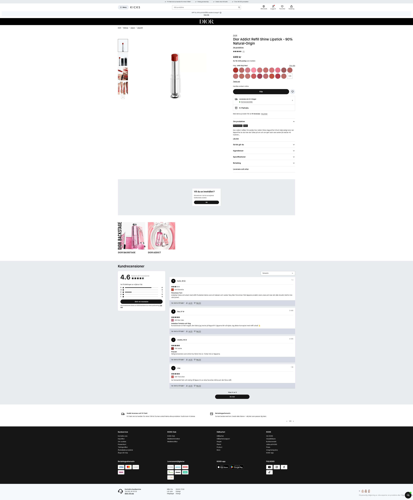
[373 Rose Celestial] (277, 70)
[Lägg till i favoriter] (292, 91)
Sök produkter (179, 7)
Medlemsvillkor (172, 442)
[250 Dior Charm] (259, 70)
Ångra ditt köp (123, 453)
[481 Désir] (259, 76)
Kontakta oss (122, 436)
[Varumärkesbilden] (206, 21)
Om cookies (122, 442)
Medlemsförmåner (173, 439)
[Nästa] (123, 97)
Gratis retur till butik (221, 2)
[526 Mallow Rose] (277, 76)
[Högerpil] (293, 421)
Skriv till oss (129, 494)
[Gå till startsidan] (135, 7)
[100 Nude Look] (241, 70)
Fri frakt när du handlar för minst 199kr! (179, 2)
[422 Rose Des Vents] (235, 76)
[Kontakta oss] (408, 495)
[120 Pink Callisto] (247, 70)
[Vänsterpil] (287, 421)
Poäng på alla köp (203, 2)
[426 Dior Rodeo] (241, 76)
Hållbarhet (220, 436)
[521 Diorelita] (265, 76)
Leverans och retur (241, 169)
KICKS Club (171, 436)
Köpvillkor (121, 439)
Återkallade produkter (125, 450)
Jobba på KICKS (271, 444)
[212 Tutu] (253, 70)
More (218, 450)
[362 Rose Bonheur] (271, 70)
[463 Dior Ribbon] (253, 76)
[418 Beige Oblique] (289, 70)
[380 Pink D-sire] (283, 70)
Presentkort (122, 444)
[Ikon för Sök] (239, 7)
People (219, 442)
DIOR (235, 35)
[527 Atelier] (283, 76)
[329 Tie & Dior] (265, 70)
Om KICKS (269, 436)
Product (219, 447)
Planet (219, 444)
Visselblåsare (271, 439)
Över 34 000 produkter (241, 2)
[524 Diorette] (271, 76)
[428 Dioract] (247, 76)
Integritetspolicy (272, 450)
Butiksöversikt (271, 442)
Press (268, 447)
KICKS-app (270, 453)
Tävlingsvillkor (123, 447)
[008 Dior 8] (235, 70)
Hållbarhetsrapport (223, 439)
